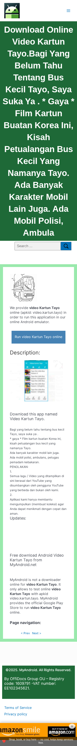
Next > (36, 633)
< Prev (25, 633)
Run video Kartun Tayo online (38, 337)
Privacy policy (15, 714)
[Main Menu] (68, 10)
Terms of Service (18, 707)
